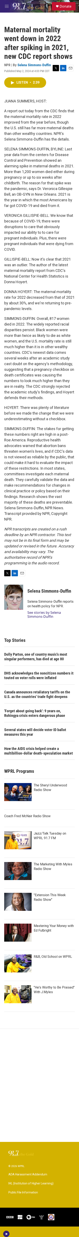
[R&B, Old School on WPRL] (18, 963)
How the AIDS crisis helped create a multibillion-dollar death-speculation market (38, 750)
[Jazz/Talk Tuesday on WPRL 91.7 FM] (18, 840)
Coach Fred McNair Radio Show (27, 816)
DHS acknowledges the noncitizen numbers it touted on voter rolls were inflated (39, 675)
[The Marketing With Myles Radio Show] (18, 871)
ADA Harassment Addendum (27, 1174)
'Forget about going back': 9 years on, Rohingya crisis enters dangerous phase (34, 713)
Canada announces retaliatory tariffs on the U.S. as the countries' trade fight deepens (37, 694)
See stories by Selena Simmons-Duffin (44, 614)
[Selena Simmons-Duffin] (13, 597)
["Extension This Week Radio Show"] (18, 902)
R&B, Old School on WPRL (53, 957)
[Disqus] (39, 1085)
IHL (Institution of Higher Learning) (31, 1183)
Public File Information (23, 1192)
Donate (65, 6)
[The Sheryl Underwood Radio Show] (18, 792)
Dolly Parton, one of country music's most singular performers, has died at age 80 (35, 656)
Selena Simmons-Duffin (34, 65)
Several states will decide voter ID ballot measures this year (35, 732)
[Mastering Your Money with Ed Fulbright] (18, 933)
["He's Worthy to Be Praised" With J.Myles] (18, 994)
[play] (6, 1234)
